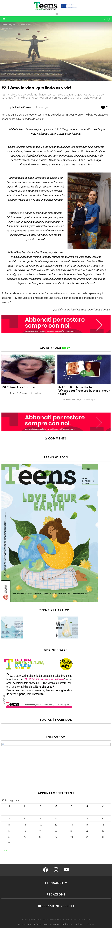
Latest (57, 14)
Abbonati (79, 924)
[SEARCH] (109, 19)
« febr (4, 851)
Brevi (67, 347)
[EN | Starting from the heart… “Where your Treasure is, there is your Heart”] (84, 370)
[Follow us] (104, 19)
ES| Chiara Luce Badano (18, 387)
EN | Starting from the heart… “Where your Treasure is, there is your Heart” (83, 391)
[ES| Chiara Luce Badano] (28, 370)
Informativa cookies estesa (46, 924)
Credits (91, 924)
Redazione (67, 924)
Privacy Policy (24, 924)
